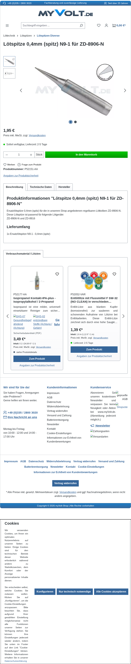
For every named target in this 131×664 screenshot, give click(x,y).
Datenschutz (54, 402)
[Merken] (57, 274)
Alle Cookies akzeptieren (111, 591)
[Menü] (7, 25)
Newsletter (53, 424)
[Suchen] (81, 25)
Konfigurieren (45, 591)
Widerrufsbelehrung (58, 406)
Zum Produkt (37, 358)
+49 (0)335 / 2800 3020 (19, 3)
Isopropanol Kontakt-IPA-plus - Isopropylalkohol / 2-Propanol (34, 300)
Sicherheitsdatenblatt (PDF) (27, 333)
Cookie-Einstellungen (59, 433)
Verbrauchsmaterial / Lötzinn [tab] (23, 253)
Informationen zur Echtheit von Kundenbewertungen (65, 472)
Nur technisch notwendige (75, 591)
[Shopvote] (122, 406)
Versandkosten (37, 135)
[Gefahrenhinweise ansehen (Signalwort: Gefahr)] (23, 322)
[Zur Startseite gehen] (65, 13)
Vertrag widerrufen (57, 411)
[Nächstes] (125, 90)
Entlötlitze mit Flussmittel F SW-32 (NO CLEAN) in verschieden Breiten (94, 300)
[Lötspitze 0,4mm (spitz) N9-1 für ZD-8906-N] (73, 90)
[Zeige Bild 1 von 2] (70, 122)
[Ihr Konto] (106, 25)
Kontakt (51, 428)
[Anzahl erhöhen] (31, 154)
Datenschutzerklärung (16, 661)
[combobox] (49, 25)
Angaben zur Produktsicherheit (20, 175)
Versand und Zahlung (59, 415)
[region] (65, 90)
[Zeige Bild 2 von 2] (75, 122)
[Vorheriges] (21, 90)
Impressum (53, 393)
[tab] (14, 187)
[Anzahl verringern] (6, 154)
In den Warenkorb (86, 154)
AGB (49, 397)
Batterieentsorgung (58, 420)
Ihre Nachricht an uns (22, 417)
